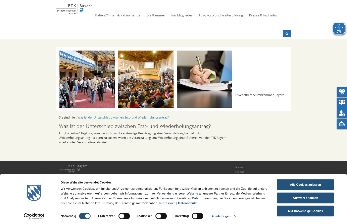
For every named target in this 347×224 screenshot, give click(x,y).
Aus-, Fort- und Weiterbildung (220, 15)
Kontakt (239, 167)
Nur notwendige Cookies (305, 211)
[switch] (124, 216)
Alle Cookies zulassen (305, 184)
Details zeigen (221, 216)
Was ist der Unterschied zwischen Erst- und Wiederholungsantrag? (123, 117)
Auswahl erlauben (305, 198)
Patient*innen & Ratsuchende (117, 15)
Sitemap (239, 171)
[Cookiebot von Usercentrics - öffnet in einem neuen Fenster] (34, 216)
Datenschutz (187, 203)
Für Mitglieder (181, 15)
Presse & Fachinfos (263, 15)
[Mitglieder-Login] (342, 113)
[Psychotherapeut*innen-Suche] (342, 103)
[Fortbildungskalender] (342, 92)
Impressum (167, 203)
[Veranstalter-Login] (342, 124)
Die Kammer (155, 15)
